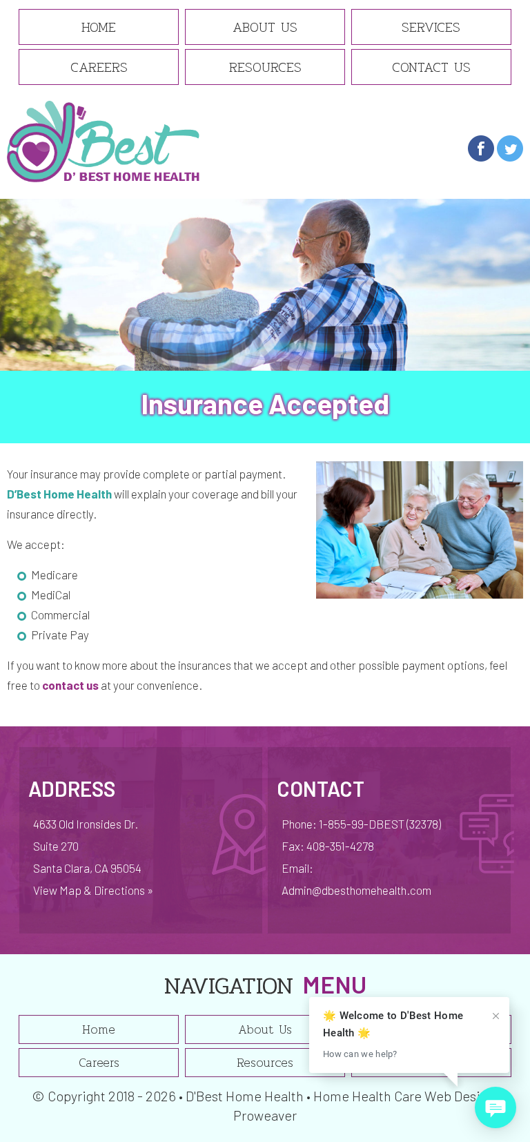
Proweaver (265, 1115)
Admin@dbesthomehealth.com (356, 890)
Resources (265, 67)
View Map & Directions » (93, 890)
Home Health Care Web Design (404, 1095)
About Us (265, 27)
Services (431, 27)
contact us (70, 685)
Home (98, 27)
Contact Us (431, 67)
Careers (99, 67)
